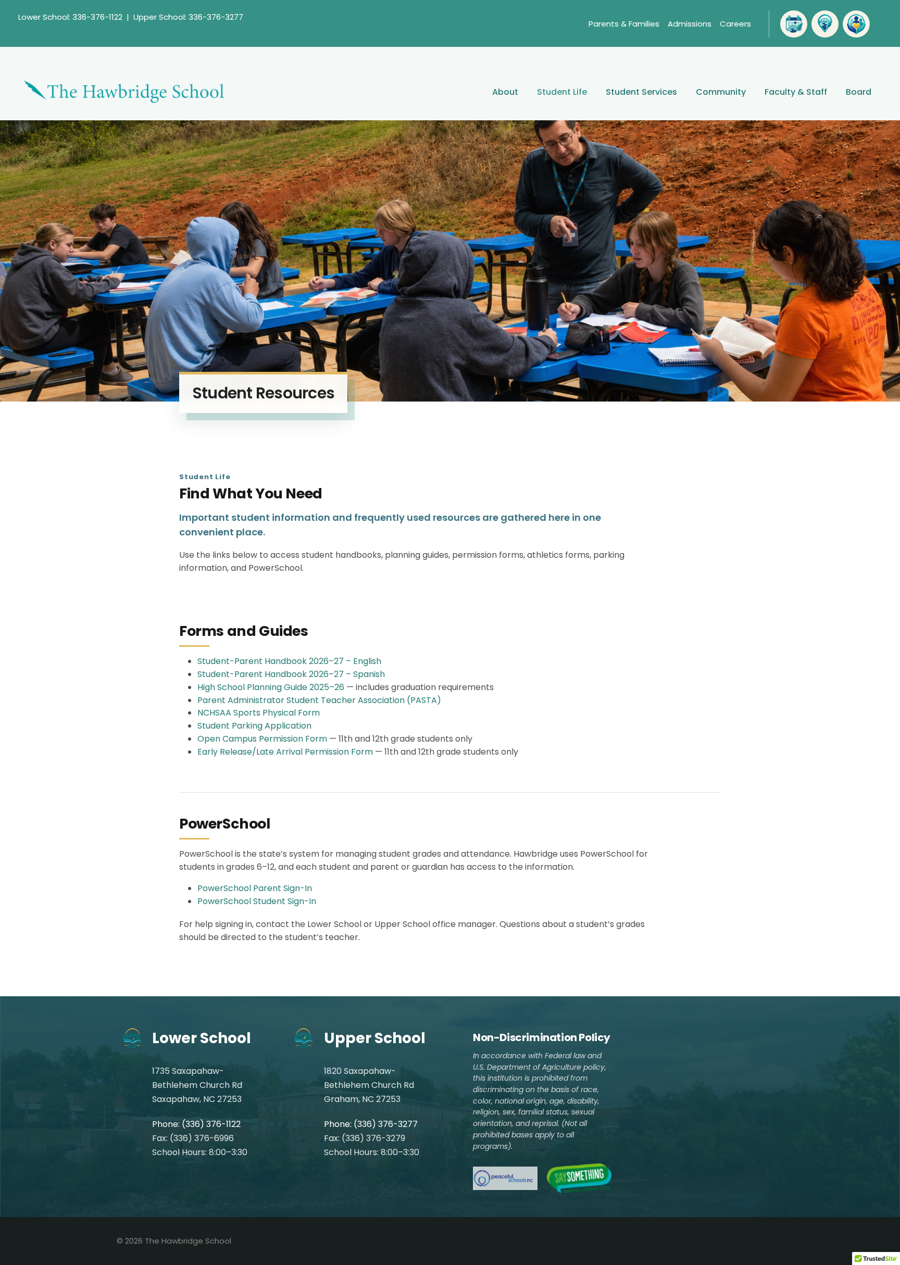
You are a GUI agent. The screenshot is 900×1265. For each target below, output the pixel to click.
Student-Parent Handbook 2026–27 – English (289, 661)
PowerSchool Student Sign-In (256, 901)
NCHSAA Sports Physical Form (258, 713)
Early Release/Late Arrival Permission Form (285, 752)
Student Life (562, 92)
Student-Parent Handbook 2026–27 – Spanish (291, 674)
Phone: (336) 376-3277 (371, 1124)
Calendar (793, 23)
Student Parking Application (254, 726)
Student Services (641, 92)
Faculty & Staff (796, 92)
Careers (735, 23)
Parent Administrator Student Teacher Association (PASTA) (319, 700)
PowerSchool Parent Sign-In (254, 888)
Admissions (689, 23)
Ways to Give (856, 23)
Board (858, 92)
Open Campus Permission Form (262, 739)
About (505, 92)
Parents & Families (624, 23)
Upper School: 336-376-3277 (188, 16)
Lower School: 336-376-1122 (70, 16)
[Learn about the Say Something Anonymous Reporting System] (579, 1178)
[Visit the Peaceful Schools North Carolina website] (505, 1178)
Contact (825, 23)
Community (721, 92)
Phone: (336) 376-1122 (196, 1124)
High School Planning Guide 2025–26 (270, 687)
